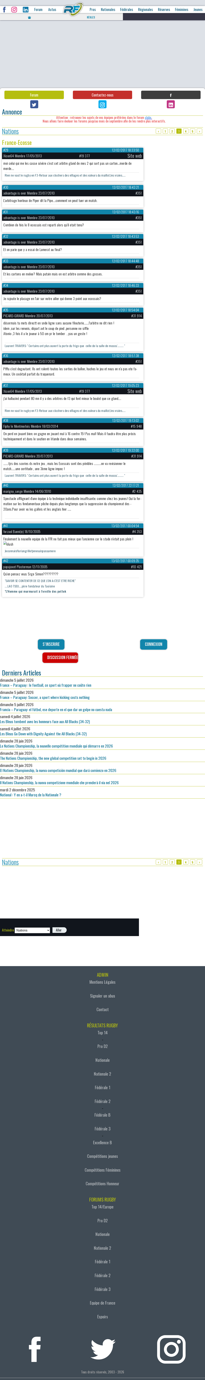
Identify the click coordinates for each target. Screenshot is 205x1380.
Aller (59, 930)
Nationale (102, 1060)
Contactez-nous (102, 94)
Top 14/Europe (102, 1206)
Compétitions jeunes (102, 1156)
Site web (135, 155)
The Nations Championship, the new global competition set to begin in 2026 (53, 755)
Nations (10, 131)
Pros (93, 9)
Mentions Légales (102, 982)
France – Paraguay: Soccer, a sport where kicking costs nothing (45, 694)
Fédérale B (102, 1114)
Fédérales (126, 9)
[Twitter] (34, 104)
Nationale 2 (102, 1073)
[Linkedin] (171, 104)
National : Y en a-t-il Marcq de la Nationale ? (30, 792)
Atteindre (8, 930)
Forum (38, 9)
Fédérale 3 (103, 1128)
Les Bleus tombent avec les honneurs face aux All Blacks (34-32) (45, 719)
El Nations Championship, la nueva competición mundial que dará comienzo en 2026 (58, 767)
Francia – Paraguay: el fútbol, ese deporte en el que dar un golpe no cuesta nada (56, 707)
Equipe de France (102, 1302)
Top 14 (102, 1032)
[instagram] (171, 1347)
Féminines (181, 9)
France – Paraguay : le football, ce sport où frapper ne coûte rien (45, 682)
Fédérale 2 (103, 1101)
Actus (52, 9)
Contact (102, 1009)
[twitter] (103, 1347)
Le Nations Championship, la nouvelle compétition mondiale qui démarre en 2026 (56, 743)
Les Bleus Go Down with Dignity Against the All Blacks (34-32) (43, 731)
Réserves (164, 9)
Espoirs (102, 1316)
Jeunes (197, 9)
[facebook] (34, 1347)
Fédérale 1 (102, 1087)
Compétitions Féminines (103, 1169)
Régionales (145, 9)
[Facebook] (171, 95)
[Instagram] (102, 104)
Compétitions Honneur (102, 1183)
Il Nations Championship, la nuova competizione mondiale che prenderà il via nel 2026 (59, 780)
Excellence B (102, 1142)
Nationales (108, 9)
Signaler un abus (102, 995)
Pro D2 (102, 1046)
